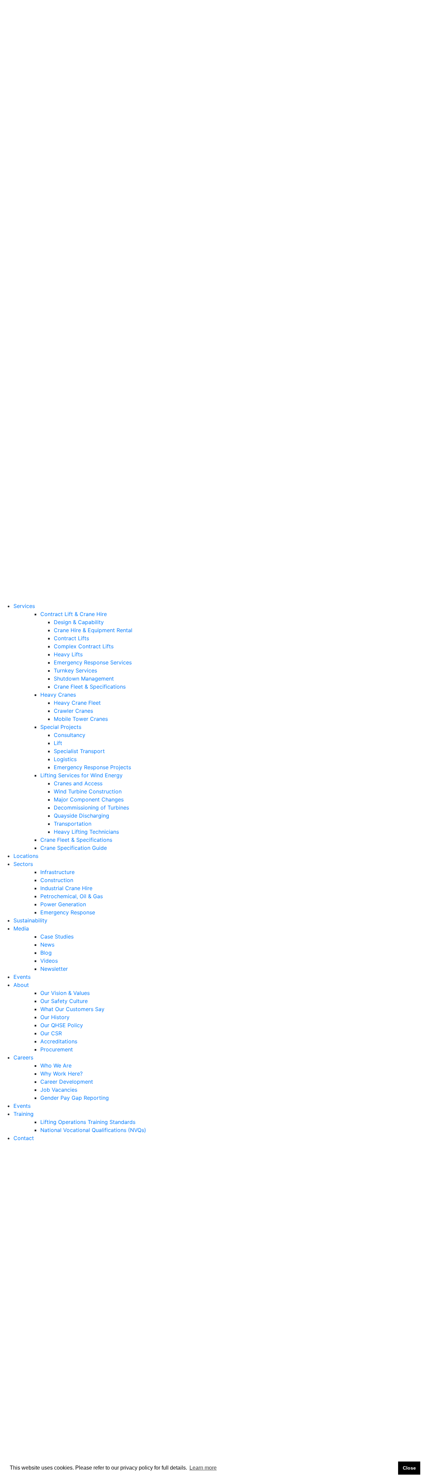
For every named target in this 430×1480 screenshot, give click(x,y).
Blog (37, 381)
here (53, 1333)
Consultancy (69, 163)
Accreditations (50, 462)
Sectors (23, 292)
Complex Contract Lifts (84, 75)
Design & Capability (79, 50)
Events (22, 478)
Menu (139, 580)
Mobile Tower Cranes (81, 147)
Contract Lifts (71, 66)
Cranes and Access (78, 212)
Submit (403, 1385)
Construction (48, 308)
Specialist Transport (79, 179)
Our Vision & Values (56, 413)
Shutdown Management (84, 107)
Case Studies (48, 365)
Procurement (48, 470)
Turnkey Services (75, 99)
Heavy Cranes (58, 123)
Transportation (72, 252)
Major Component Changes (89, 228)
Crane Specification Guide (73, 276)
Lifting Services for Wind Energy (81, 204)
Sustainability (30, 349)
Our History (46, 437)
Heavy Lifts (68, 83)
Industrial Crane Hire (58, 316)
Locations (25, 284)
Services (24, 34)
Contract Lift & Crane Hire (73, 42)
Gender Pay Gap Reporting (66, 526)
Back (16, 1151)
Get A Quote (126, 597)
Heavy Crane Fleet (77, 131)
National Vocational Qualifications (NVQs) (85, 550)
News (39, 373)
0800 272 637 (140, 12)
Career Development (58, 510)
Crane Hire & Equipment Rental (93, 58)
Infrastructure (49, 300)
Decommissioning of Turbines (91, 236)
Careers (23, 486)
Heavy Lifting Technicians (86, 260)
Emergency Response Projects (92, 195)
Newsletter (45, 397)
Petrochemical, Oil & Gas (63, 324)
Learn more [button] (203, 1468)
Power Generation (55, 333)
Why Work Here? (53, 502)
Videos (40, 389)
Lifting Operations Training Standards (79, 542)
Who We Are (47, 494)
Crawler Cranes (73, 139)
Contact (23, 558)
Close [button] (409, 1468)
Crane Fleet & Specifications (90, 115)
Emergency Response (59, 341)
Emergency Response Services (93, 91)
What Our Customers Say (64, 429)
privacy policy (406, 1411)
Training (23, 534)
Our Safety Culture (55, 421)
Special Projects (60, 155)
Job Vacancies (50, 518)
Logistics (65, 187)
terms (367, 1411)
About (21, 405)
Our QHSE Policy (53, 445)
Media (21, 357)
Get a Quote (15, 26)
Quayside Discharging (81, 244)
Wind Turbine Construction (88, 220)
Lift (58, 171)
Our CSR (42, 453)
